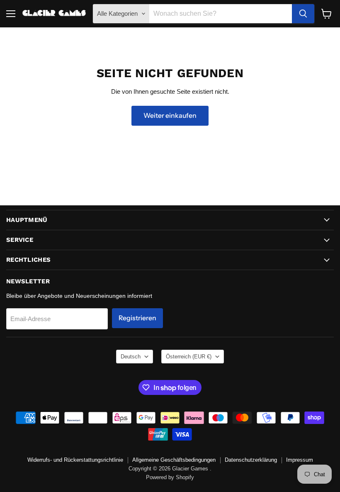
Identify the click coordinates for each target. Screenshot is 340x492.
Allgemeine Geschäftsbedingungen (174, 460)
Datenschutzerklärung (251, 460)
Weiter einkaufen (170, 115)
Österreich (188, 356)
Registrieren (137, 318)
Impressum (299, 460)
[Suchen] (303, 13)
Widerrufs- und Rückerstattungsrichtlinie (75, 460)
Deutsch (131, 356)
